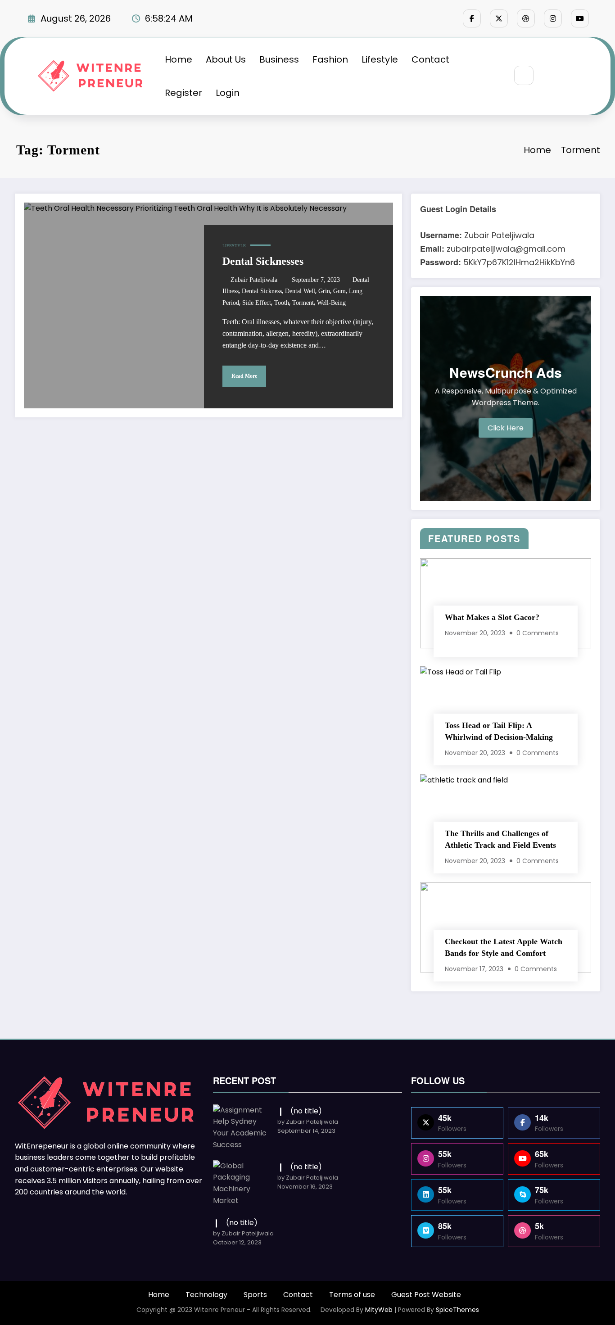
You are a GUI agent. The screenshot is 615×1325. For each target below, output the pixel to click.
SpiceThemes (457, 1309)
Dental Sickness (262, 291)
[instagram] (553, 18)
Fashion (330, 59)
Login (228, 92)
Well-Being (331, 302)
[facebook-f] (472, 18)
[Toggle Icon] (571, 76)
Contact (430, 59)
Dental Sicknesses (262, 261)
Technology (206, 1294)
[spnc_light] (550, 76)
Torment (303, 302)
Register (183, 92)
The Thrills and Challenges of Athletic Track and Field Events (500, 839)
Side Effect (256, 302)
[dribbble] (526, 18)
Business (279, 59)
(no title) (306, 1111)
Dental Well (300, 291)
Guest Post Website (426, 1294)
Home (178, 59)
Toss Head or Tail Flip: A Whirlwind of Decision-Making (499, 731)
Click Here (506, 428)
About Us (226, 59)
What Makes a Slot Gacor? (492, 617)
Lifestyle (380, 59)
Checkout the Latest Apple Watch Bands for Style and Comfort (503, 947)
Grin (324, 291)
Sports (255, 1294)
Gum (339, 291)
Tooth (281, 302)
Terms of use (352, 1294)
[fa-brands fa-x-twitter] (499, 18)
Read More (244, 376)
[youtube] (580, 18)
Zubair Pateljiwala (254, 279)
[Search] (524, 75)
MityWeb (379, 1309)
